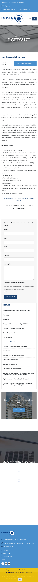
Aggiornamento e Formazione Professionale (16, 379)
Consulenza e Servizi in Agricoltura (13, 355)
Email (5, 238)
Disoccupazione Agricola (10, 359)
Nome (6, 229)
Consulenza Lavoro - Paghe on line (13, 328)
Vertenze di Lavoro (9, 342)
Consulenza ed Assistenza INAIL (13, 368)
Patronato (6, 315)
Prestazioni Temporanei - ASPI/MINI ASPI (15, 324)
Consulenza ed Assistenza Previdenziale (15, 346)
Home (15, 36)
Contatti (5, 550)
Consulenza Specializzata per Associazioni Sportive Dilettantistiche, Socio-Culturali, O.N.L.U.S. (18, 373)
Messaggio (7, 264)
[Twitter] (6, 563)
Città (5, 247)
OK (20, 579)
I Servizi (6, 305)
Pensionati (6, 319)
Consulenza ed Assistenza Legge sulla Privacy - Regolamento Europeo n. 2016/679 (17, 384)
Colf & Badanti (7, 337)
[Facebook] (2, 563)
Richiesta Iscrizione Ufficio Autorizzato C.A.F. (17, 310)
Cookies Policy (7, 556)
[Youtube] (9, 563)
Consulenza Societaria (10, 364)
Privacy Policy (7, 553)
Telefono (6, 255)
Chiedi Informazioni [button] (26, 63)
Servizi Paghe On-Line (9, 333)
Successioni (6, 351)
